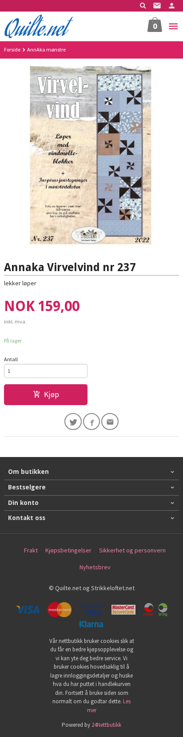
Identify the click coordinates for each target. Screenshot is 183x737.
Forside (12, 49)
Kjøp (51, 394)
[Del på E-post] (110, 421)
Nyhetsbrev (95, 567)
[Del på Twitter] (73, 421)
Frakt (31, 550)
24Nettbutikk (106, 725)
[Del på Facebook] (91, 421)
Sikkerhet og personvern (132, 550)
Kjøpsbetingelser (68, 550)
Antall (11, 359)
